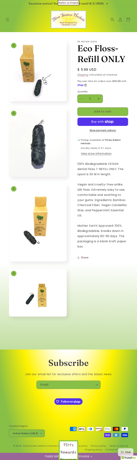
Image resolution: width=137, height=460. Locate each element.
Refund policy (79, 445)
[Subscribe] (96, 385)
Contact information (116, 449)
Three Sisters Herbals (35, 445)
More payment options (103, 130)
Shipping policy (93, 449)
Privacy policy (98, 445)
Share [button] (85, 257)
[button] (7, 19)
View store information (96, 153)
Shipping (82, 74)
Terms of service (119, 445)
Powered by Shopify (58, 445)
